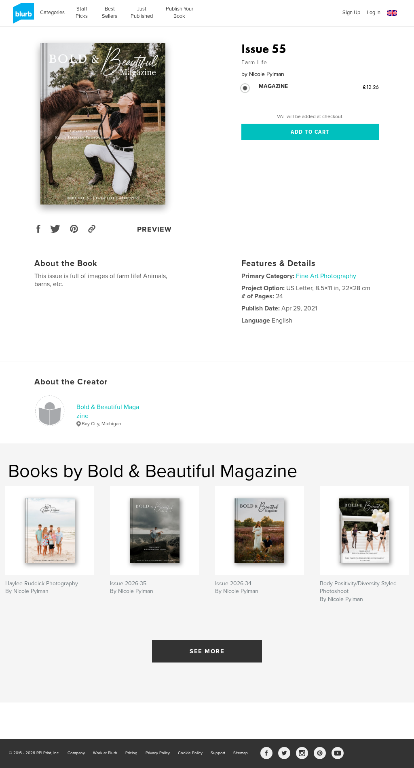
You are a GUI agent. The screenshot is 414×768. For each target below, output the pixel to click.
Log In (373, 12)
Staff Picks (82, 12)
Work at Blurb (105, 753)
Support (218, 753)
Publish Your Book (179, 12)
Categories (52, 12)
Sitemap (240, 753)
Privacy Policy (158, 753)
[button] (392, 13)
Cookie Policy (190, 753)
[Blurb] (22, 16)
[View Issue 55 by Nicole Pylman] (102, 124)
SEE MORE (207, 651)
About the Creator (71, 382)
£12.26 (371, 87)
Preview (154, 229)
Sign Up (351, 12)
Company (76, 753)
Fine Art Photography (326, 276)
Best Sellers (109, 12)
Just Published (142, 12)
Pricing (131, 753)
